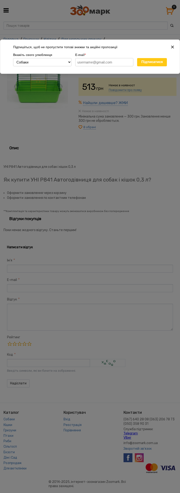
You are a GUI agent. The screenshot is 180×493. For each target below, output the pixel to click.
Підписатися (152, 62)
